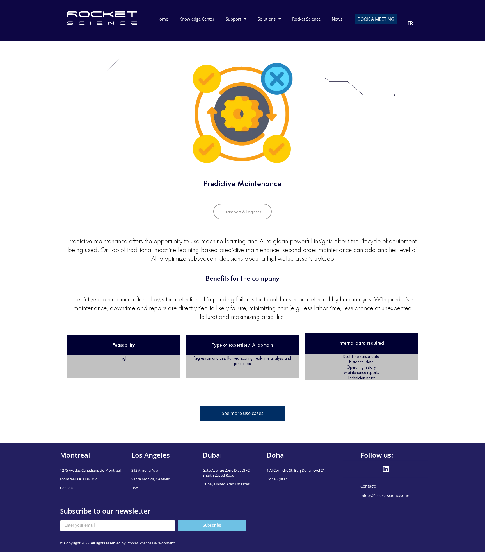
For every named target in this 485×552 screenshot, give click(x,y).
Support (233, 19)
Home (162, 19)
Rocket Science (306, 19)
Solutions (267, 19)
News (337, 19)
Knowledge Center (196, 19)
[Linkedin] (385, 468)
